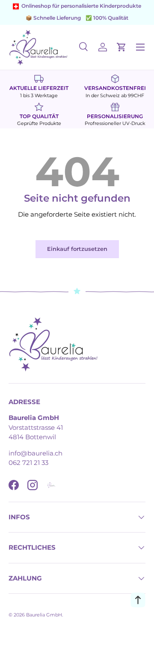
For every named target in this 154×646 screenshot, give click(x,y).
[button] (121, 47)
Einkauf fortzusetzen (77, 248)
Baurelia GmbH (44, 615)
